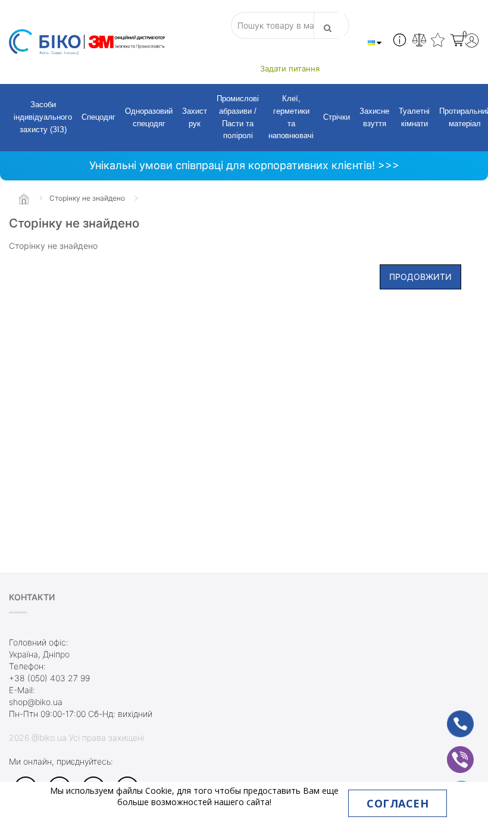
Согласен (397, 803)
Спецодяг (98, 117)
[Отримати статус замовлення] (400, 42)
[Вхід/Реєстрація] (471, 42)
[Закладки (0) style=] (438, 42)
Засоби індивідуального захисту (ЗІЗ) (43, 117)
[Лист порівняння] (419, 42)
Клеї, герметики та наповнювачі (291, 117)
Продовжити (420, 277)
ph (450, 716)
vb (451, 751)
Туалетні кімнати (414, 117)
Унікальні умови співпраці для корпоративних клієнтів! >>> (244, 165)
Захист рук (194, 117)
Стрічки (336, 117)
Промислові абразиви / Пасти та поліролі (238, 117)
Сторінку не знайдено (87, 198)
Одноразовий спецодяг (149, 117)
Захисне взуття (374, 117)
